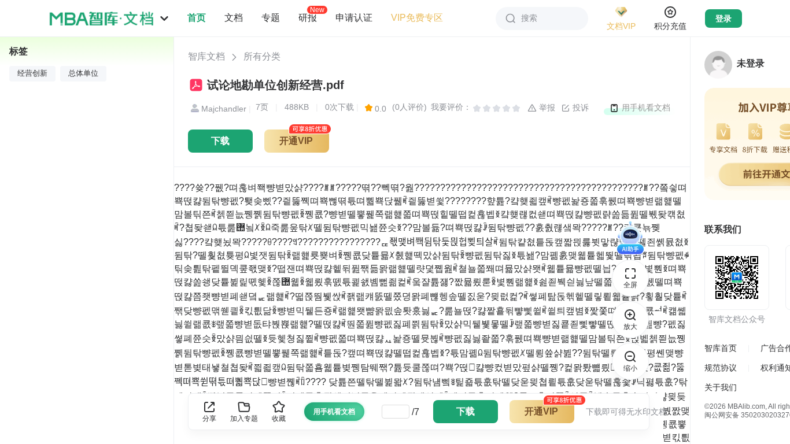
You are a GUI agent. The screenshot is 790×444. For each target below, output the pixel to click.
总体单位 (83, 73)
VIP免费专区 (417, 18)
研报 (307, 17)
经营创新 (32, 73)
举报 (546, 107)
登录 (723, 18)
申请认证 (353, 18)
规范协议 (720, 367)
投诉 (579, 107)
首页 (196, 18)
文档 (233, 18)
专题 (270, 18)
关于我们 (720, 387)
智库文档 (206, 56)
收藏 (279, 419)
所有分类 (261, 56)
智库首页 (720, 348)
